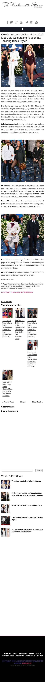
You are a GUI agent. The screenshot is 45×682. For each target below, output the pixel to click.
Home (22, 402)
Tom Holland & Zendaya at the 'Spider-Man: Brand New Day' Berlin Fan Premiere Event (20, 330)
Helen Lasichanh (27, 284)
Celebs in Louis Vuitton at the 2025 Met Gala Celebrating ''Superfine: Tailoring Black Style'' (22, 38)
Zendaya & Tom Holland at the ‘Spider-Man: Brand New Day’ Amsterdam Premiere (32, 329)
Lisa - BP (9, 286)
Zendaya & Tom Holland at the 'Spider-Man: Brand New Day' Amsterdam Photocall (7, 329)
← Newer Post (8, 402)
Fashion (7, 653)
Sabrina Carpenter (16, 288)
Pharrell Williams (24, 286)
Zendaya (27, 288)
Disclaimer (26, 663)
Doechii (10, 284)
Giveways (20, 656)
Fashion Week (8, 656)
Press (31, 653)
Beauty (40, 656)
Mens (15, 286)
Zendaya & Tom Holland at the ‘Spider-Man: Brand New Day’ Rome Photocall (32, 359)
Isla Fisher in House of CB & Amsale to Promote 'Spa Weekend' (27, 530)
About (38, 653)
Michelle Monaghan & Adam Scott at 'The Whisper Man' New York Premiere (27, 494)
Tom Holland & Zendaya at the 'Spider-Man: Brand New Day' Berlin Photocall (7, 389)
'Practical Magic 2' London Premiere (26, 481)
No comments (6, 302)
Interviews (30, 656)
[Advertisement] (20, 557)
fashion (17, 284)
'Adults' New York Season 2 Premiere (27, 505)
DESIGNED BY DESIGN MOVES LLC (22, 665)
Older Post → (37, 402)
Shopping (23, 653)
